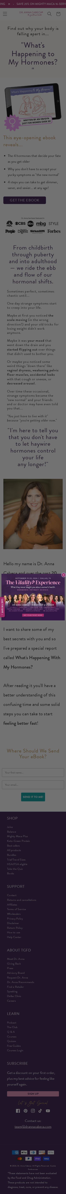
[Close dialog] (64, 575)
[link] (33, 597)
